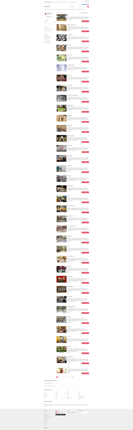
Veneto (56, 393)
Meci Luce (68, 336)
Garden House (69, 296)
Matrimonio (45, 4)
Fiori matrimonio (51, 405)
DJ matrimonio (45, 406)
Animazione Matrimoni (46, 405)
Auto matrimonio (61, 404)
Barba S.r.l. (69, 44)
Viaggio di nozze (72, 405)
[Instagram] (72, 412)
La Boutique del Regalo (71, 306)
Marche (45, 396)
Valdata (68, 195)
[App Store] (58, 415)
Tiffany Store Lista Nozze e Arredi (72, 95)
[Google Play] (63, 415)
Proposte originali (77, 405)
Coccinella (69, 175)
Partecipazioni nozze (66, 404)
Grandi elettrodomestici (48, 42)
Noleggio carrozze (67, 405)
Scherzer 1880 (69, 145)
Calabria (79, 393)
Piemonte (45, 393)
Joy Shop (68, 346)
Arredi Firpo (69, 165)
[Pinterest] (70, 412)
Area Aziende (87, 0)
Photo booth (84, 405)
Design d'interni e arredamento (48, 29)
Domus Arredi (69, 155)
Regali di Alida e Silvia (70, 205)
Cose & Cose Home (70, 135)
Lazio (67, 393)
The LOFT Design (70, 276)
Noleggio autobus (75, 404)
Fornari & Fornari (70, 34)
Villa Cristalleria (69, 85)
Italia (80, 412)
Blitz (68, 14)
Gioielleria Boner (69, 115)
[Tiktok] (75, 412)
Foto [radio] (84, 12)
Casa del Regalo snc (70, 286)
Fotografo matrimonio (46, 404)
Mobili (45, 39)
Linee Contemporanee (70, 256)
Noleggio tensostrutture (85, 404)
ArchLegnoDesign (70, 356)
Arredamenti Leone (70, 185)
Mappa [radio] (87, 12)
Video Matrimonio (52, 404)
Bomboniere (71, 404)
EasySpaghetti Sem (70, 105)
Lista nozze (46, 28)
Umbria (68, 396)
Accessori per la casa (47, 38)
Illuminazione (46, 35)
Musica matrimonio (57, 404)
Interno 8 (68, 326)
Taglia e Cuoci (69, 266)
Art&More (68, 316)
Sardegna (56, 396)
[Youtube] (73, 412)
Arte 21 (68, 366)
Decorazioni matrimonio (56, 405)
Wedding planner (62, 405)
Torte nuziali (80, 405)
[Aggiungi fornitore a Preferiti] (65, 15)
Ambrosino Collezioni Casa (71, 24)
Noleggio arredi (80, 404)
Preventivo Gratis (85, 21)
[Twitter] (69, 412)
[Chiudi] (54, 13)
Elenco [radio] (80, 12)
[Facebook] (67, 412)
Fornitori (45, 403)
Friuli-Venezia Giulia (80, 396)
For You (68, 246)
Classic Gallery (69, 125)
